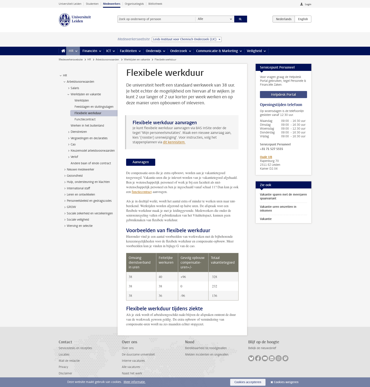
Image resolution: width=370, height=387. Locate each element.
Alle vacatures (131, 367)
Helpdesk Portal (283, 94)
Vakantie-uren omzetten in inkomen (278, 209)
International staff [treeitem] (78, 188)
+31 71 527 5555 (271, 149)
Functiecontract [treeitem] (85, 119)
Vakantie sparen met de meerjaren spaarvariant (283, 196)
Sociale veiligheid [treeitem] (78, 220)
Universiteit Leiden (70, 4)
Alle (200, 19)
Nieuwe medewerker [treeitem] (80, 169)
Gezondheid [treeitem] (75, 176)
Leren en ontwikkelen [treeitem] (81, 195)
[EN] (303, 19)
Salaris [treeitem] (75, 88)
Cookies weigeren (286, 382)
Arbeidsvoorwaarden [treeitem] (80, 82)
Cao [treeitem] (73, 144)
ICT (108, 51)
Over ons (128, 348)
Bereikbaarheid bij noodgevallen (206, 348)
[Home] (62, 51)
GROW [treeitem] (71, 207)
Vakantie (266, 219)
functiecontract (142, 191)
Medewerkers (111, 4)
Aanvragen (141, 162)
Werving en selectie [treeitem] (79, 226)
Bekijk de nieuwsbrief (262, 348)
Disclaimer (65, 373)
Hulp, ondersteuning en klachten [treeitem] (88, 182)
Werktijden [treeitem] (82, 101)
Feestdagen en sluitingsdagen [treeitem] (94, 107)
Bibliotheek (155, 4)
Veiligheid (254, 51)
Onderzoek (178, 51)
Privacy (63, 367)
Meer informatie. (135, 382)
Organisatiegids (134, 4)
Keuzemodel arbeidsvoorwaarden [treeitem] (93, 151)
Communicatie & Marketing (217, 51)
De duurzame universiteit (138, 355)
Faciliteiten (128, 51)
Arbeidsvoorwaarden (107, 59)
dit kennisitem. (174, 142)
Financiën (89, 51)
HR (71, 51)
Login (308, 4)
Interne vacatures (133, 361)
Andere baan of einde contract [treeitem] (91, 163)
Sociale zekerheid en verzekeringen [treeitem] (90, 213)
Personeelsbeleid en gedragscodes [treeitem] (89, 201)
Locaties (64, 355)
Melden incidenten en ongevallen (206, 355)
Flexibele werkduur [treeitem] (88, 113)
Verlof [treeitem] (74, 157)
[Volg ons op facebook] (258, 358)
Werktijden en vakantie (137, 59)
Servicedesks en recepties (75, 348)
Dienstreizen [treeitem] (79, 132)
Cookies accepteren (247, 382)
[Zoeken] (240, 19)
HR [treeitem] (65, 75)
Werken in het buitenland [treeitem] (87, 126)
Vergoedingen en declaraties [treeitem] (89, 138)
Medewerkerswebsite (71, 59)
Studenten (92, 4)
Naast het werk (132, 373)
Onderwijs (153, 51)
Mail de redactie (69, 361)
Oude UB (266, 157)
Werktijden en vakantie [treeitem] (86, 94)
